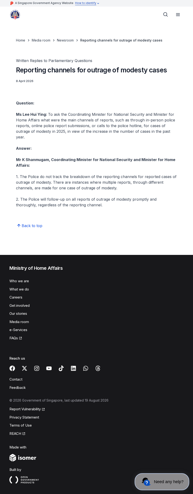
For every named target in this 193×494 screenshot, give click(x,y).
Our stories (18, 313)
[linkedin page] (73, 368)
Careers (15, 297)
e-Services (18, 330)
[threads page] (98, 368)
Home (20, 40)
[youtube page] (49, 368)
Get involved (19, 305)
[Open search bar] (165, 14)
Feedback (17, 387)
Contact (15, 379)
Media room (41, 40)
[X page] (24, 368)
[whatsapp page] (85, 368)
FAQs (13, 338)
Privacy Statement (24, 417)
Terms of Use (20, 425)
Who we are (19, 281)
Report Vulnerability (25, 409)
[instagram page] (37, 368)
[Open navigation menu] (178, 14)
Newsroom (65, 40)
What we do (19, 289)
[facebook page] (12, 368)
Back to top (32, 225)
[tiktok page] (61, 368)
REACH (15, 433)
